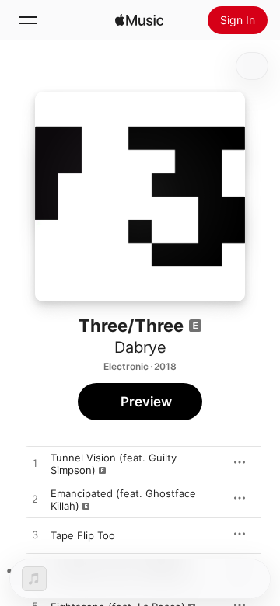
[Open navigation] (28, 20)
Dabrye (140, 347)
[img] (139, 20)
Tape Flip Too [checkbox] (83, 535)
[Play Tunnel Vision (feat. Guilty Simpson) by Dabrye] (35, 464)
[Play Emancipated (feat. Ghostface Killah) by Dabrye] (35, 500)
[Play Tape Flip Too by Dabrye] (35, 535)
